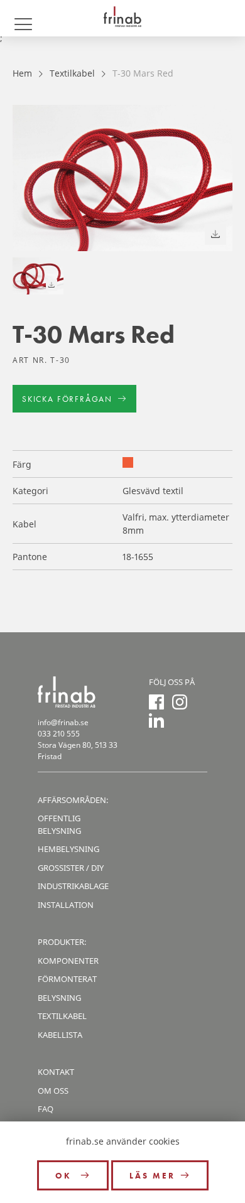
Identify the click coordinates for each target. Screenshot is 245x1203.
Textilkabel (72, 73)
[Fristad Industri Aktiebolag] (122, 18)
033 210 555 (59, 733)
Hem (22, 73)
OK (65, 1175)
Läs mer (152, 1175)
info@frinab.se (63, 722)
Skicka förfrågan (67, 399)
